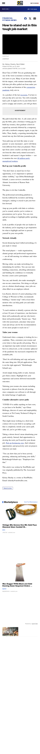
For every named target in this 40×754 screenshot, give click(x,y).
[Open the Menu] (3, 3)
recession (23, 95)
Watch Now (34, 3)
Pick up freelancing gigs (15, 443)
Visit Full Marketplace (31, 502)
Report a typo (8, 488)
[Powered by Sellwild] (35, 624)
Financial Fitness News (9, 19)
